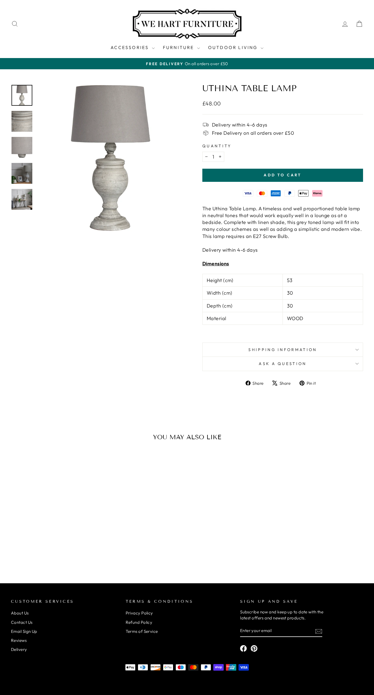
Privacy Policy (139, 613)
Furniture (179, 47)
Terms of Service (142, 631)
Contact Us (22, 622)
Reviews (19, 640)
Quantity (217, 145)
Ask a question (282, 363)
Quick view (52, 531)
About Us (20, 613)
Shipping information (282, 349)
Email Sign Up (24, 631)
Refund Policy (139, 622)
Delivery (19, 649)
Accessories (130, 47)
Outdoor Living (233, 47)
